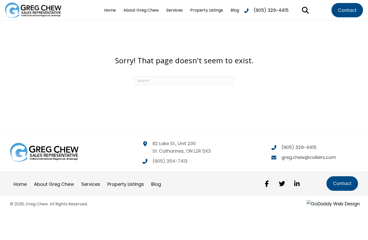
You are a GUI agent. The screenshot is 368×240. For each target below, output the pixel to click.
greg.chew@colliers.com (308, 157)
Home (20, 184)
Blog (156, 184)
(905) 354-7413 (170, 161)
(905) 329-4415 (271, 10)
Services (90, 184)
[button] (267, 183)
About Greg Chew (54, 184)
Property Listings (125, 184)
